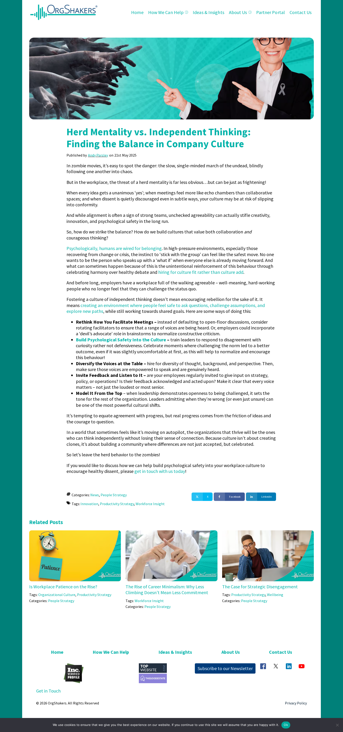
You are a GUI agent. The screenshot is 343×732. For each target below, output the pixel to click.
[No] (337, 725)
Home (137, 12)
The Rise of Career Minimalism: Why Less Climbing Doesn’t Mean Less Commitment (167, 589)
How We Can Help (166, 12)
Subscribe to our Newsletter (225, 668)
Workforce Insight (150, 503)
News (94, 495)
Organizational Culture (56, 594)
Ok (286, 725)
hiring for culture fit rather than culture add (200, 272)
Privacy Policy (296, 703)
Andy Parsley (98, 155)
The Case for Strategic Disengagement (260, 586)
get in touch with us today (159, 471)
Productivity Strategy (117, 503)
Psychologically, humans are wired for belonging (114, 248)
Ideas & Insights (208, 12)
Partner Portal (270, 12)
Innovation (89, 503)
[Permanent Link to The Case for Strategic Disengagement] (268, 533)
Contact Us (301, 12)
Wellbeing (275, 594)
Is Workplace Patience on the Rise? (63, 586)
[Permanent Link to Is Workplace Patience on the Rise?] (75, 533)
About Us (238, 12)
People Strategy (114, 495)
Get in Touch (48, 691)
